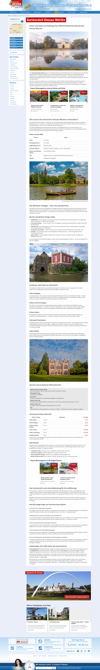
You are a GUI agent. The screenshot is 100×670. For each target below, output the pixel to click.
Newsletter (13, 12)
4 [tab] (57, 115)
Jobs (70, 1)
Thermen (12, 72)
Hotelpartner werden (63, 655)
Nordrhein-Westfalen (14, 90)
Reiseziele (47, 12)
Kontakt (88, 1)
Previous (30, 103)
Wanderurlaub (13, 74)
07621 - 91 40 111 (79, 644)
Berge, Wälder (13, 59)
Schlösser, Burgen (13, 66)
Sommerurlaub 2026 (14, 68)
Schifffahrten (12, 64)
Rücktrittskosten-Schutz (52, 655)
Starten (53, 668)
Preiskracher (83, 12)
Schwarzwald (13, 102)
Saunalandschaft (13, 62)
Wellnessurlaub (13, 76)
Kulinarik (12, 61)
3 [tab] (55, 115)
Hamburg (12, 88)
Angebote (59, 12)
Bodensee (12, 85)
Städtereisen (12, 70)
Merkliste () (14, 52)
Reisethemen (37, 12)
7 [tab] (61, 115)
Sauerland (12, 100)
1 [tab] (52, 115)
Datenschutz (44, 655)
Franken (12, 86)
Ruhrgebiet (12, 98)
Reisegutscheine (25, 12)
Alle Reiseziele (13, 104)
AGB (39, 655)
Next (87, 103)
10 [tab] (65, 115)
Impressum (35, 655)
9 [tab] (64, 115)
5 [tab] (58, 115)
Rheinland (12, 96)
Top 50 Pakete (72, 12)
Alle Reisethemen (14, 78)
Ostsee (11, 92)
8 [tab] (62, 115)
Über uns (76, 1)
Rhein (11, 94)
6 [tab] (60, 115)
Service (82, 1)
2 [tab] (54, 115)
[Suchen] (22, 21)
